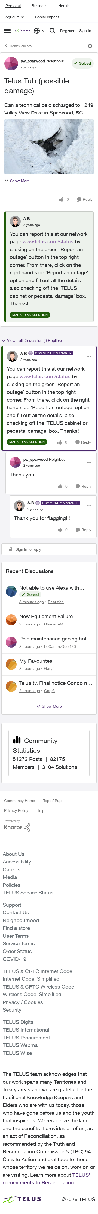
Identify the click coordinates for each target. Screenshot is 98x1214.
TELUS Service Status (28, 893)
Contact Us (16, 912)
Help (40, 810)
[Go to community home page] (23, 30)
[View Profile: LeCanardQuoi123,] (11, 642)
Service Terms (19, 943)
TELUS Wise (17, 1053)
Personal (13, 5)
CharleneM (53, 624)
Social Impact (47, 16)
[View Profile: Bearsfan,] (11, 591)
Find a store (16, 928)
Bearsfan (56, 601)
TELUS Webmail (21, 1045)
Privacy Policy (16, 810)
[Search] (52, 30)
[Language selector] (39, 30)
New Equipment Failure (46, 616)
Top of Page (53, 800)
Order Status (17, 951)
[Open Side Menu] (7, 31)
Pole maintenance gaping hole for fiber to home (54, 639)
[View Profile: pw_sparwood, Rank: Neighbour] (11, 63)
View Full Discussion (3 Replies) (34, 340)
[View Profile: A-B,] (15, 221)
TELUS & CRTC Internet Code (37, 971)
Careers (12, 869)
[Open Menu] (90, 46)
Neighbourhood (21, 920)
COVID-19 (14, 959)
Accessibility (17, 862)
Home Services (21, 46)
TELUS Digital (19, 1022)
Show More (20, 180)
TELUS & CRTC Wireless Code (38, 987)
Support (12, 905)
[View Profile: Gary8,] (11, 664)
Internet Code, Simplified (31, 979)
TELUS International (26, 1030)
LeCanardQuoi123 (60, 646)
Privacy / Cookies (23, 1002)
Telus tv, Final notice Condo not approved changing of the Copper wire (55, 683)
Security (12, 1010)
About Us (13, 854)
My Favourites (35, 661)
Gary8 (49, 668)
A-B (26, 218)
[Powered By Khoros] (49, 826)
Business (39, 5)
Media (10, 877)
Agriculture (14, 16)
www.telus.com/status (48, 241)
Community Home (19, 800)
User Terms (16, 936)
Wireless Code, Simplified (32, 994)
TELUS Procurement (26, 1037)
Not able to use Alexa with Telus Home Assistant (49, 588)
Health (63, 5)
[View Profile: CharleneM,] (11, 619)
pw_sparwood (33, 60)
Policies (11, 885)
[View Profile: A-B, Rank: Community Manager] (12, 356)
